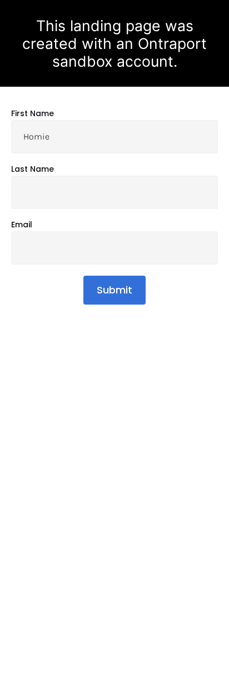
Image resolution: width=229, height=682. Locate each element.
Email (21, 225)
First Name (32, 114)
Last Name (32, 170)
